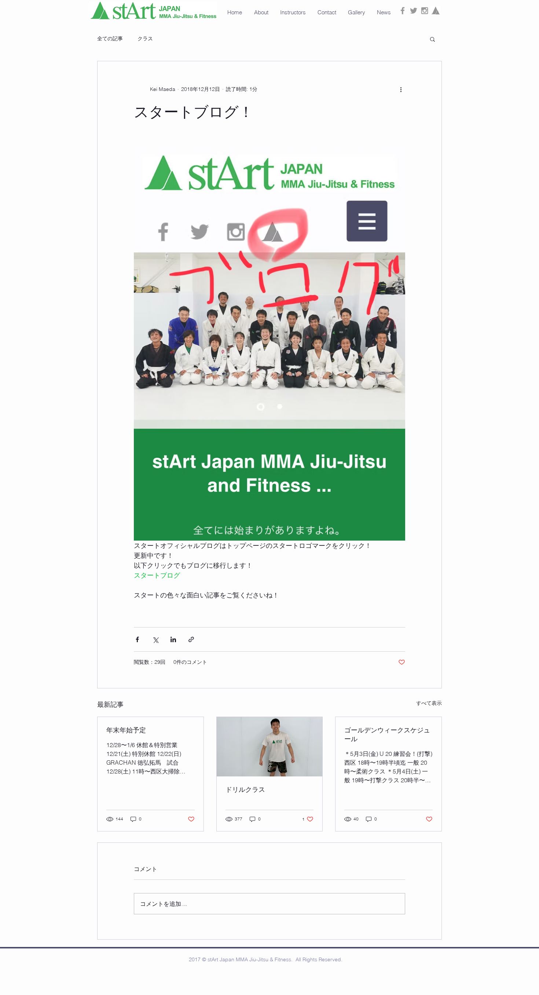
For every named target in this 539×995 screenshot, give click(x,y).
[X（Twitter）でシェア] (155, 639)
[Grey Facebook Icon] (402, 10)
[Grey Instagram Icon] (424, 10)
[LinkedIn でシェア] (173, 639)
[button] (356, 12)
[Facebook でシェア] (137, 639)
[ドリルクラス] (270, 746)
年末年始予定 (126, 730)
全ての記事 (110, 38)
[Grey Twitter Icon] (413, 10)
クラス (145, 38)
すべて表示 (429, 703)
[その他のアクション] (400, 89)
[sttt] (435, 10)
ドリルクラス (245, 789)
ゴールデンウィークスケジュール (387, 734)
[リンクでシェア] (191, 639)
